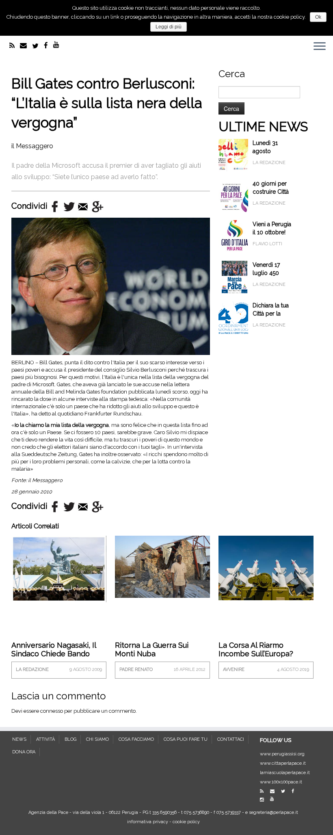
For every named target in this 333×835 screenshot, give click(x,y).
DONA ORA (23, 752)
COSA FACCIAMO (136, 739)
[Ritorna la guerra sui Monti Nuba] (162, 566)
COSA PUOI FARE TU (186, 739)
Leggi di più (169, 27)
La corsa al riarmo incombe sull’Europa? (255, 649)
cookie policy (186, 821)
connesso (51, 711)
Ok (318, 17)
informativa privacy (147, 821)
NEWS (19, 739)
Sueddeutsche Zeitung (49, 454)
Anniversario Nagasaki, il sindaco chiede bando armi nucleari (53, 653)
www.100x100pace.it (281, 782)
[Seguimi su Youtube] (58, 45)
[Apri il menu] (320, 47)
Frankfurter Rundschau (112, 414)
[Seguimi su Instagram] (264, 800)
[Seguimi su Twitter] (38, 46)
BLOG (70, 739)
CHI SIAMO (97, 739)
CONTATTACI (230, 739)
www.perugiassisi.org (282, 754)
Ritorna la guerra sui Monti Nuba (151, 649)
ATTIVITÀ (45, 739)
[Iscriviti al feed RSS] (14, 45)
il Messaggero (32, 146)
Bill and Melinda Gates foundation (86, 392)
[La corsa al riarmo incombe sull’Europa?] (266, 567)
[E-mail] (26, 45)
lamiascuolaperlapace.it (285, 772)
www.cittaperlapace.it (283, 763)
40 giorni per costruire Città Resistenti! (271, 191)
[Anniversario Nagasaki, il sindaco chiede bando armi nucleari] (58, 568)
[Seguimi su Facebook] (48, 45)
